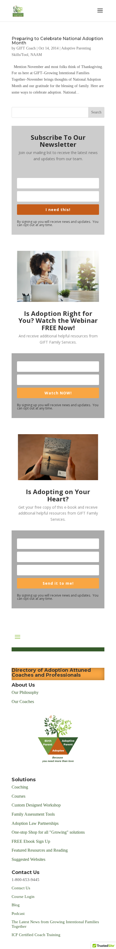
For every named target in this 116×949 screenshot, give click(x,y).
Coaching (20, 787)
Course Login (23, 896)
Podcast (19, 913)
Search (96, 112)
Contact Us (21, 888)
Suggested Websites (28, 859)
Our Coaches (23, 701)
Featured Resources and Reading (40, 850)
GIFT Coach (26, 48)
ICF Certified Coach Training (36, 935)
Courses (19, 796)
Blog (16, 905)
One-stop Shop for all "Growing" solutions (48, 832)
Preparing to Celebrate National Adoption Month (57, 40)
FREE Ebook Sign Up (31, 841)
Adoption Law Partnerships (35, 823)
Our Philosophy (25, 692)
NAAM (36, 55)
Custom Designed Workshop (36, 805)
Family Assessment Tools (33, 814)
